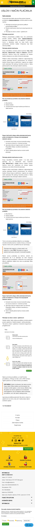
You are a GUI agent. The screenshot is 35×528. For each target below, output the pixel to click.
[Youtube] (19, 441)
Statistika (11, 520)
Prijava (17, 420)
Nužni (5, 520)
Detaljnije (4, 516)
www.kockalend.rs (14, 20)
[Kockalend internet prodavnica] (17, 2)
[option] (17, 6)
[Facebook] (12, 441)
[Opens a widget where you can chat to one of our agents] (28, 525)
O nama (17, 415)
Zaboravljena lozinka (17, 422)
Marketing (19, 520)
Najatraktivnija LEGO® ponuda (17, 6)
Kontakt (17, 417)
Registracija (17, 425)
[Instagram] (16, 441)
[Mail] (23, 441)
